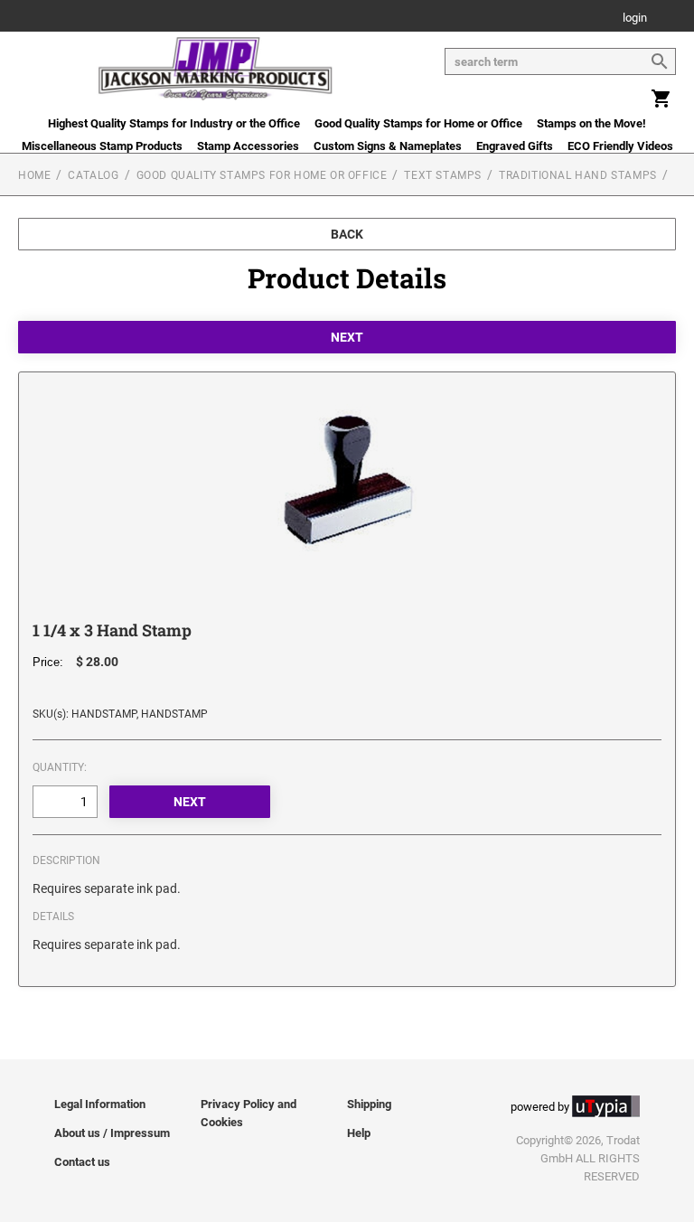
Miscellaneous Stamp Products (102, 146)
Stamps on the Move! (591, 123)
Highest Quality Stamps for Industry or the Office (174, 123)
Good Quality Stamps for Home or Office (418, 123)
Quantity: (60, 767)
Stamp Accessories (248, 146)
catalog (93, 175)
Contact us (82, 1162)
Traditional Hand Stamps (578, 175)
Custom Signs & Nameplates (388, 146)
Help (358, 1133)
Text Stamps (443, 175)
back (347, 234)
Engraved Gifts (514, 146)
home (34, 175)
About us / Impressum (112, 1133)
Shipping (369, 1104)
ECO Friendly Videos (620, 146)
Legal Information (99, 1104)
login (635, 18)
